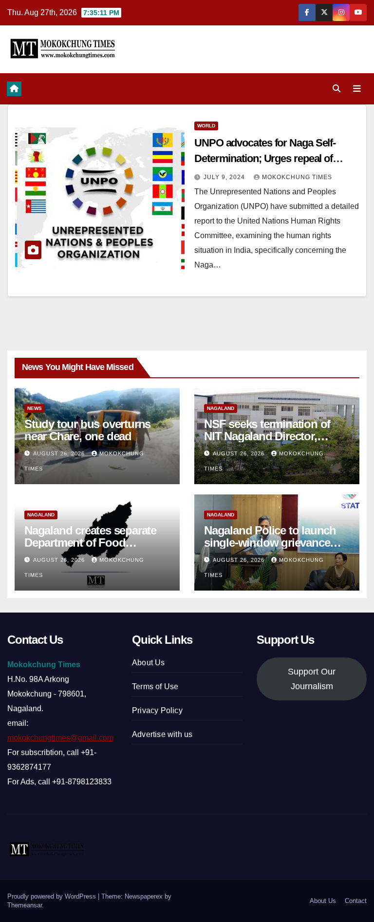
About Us (148, 662)
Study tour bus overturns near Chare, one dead (87, 430)
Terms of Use (155, 686)
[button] (336, 88)
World (206, 125)
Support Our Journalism (312, 679)
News (34, 408)
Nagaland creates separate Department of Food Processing (90, 542)
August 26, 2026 (60, 453)
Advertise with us (162, 734)
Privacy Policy (157, 710)
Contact (356, 900)
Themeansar (24, 905)
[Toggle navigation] (357, 89)
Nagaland (220, 408)
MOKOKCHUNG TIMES (297, 177)
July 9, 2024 (225, 177)
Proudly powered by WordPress (52, 896)
